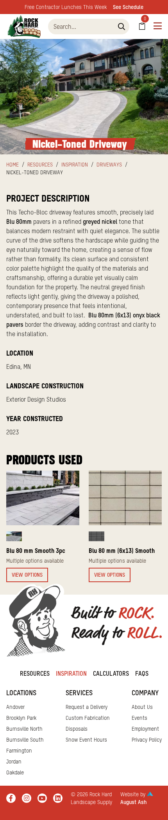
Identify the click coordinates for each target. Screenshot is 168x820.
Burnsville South (25, 739)
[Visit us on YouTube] (42, 798)
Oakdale (15, 772)
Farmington (19, 750)
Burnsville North (24, 728)
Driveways (109, 164)
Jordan (13, 761)
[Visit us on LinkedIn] (58, 798)
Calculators (111, 673)
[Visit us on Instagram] (26, 798)
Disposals (77, 728)
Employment (145, 728)
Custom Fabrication (88, 717)
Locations (21, 692)
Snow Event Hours (86, 739)
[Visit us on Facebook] (11, 798)
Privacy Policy (147, 739)
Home (12, 164)
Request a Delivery (86, 706)
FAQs (141, 673)
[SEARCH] (121, 26)
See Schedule (128, 7)
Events (139, 717)
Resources (40, 164)
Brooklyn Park (21, 717)
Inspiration (74, 164)
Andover (15, 706)
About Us (142, 706)
